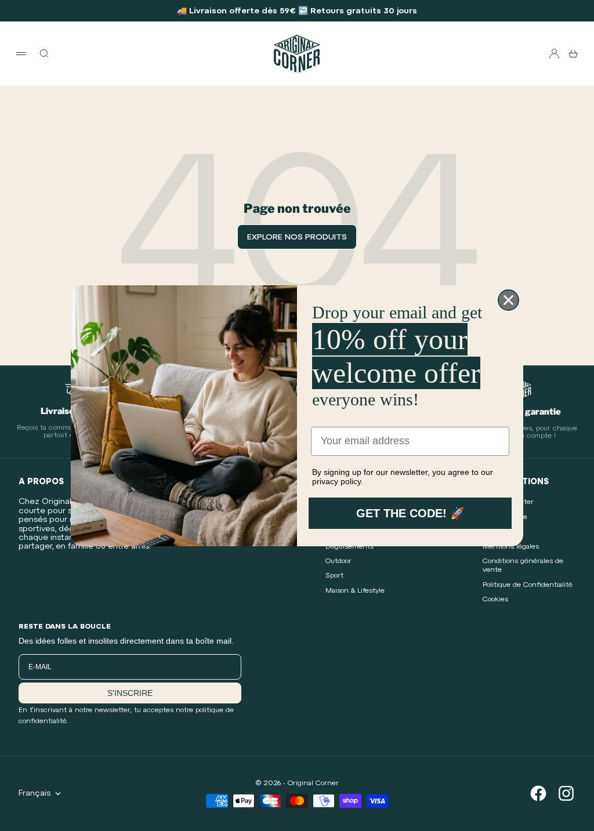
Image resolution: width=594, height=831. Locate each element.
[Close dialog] (508, 300)
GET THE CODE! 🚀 (410, 513)
